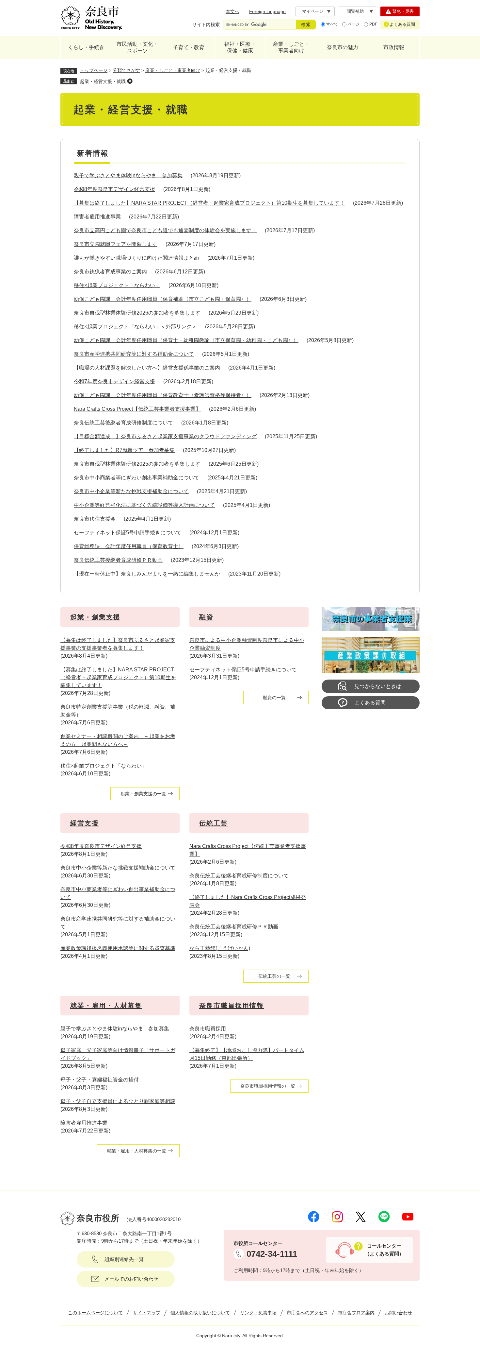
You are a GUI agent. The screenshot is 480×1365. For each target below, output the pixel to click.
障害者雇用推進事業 (97, 216)
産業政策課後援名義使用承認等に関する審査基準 (117, 948)
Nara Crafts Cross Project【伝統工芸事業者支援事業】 (137, 409)
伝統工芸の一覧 (274, 976)
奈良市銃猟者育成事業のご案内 (110, 271)
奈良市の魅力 (342, 47)
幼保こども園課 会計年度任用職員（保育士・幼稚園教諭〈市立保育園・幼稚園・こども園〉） (186, 340)
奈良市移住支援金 (95, 519)
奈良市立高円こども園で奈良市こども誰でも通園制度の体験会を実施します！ (165, 230)
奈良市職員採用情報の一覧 (267, 1086)
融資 (206, 617)
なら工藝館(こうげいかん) (219, 948)
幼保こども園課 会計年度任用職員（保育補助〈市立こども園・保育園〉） (162, 299)
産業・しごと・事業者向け (291, 47)
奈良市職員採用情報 (231, 1005)
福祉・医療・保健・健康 (240, 47)
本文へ (232, 11)
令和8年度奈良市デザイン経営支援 (114, 189)
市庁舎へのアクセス (307, 1312)
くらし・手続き (86, 47)
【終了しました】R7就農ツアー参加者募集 (124, 450)
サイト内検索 (206, 24)
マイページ (312, 11)
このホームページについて (95, 1312)
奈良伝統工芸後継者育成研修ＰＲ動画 (118, 560)
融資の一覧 (274, 697)
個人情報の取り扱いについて (200, 1312)
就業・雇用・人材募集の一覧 (136, 1150)
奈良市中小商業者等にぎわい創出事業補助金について (136, 477)
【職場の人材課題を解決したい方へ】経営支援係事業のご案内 (147, 368)
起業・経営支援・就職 (103, 81)
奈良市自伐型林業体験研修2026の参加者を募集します (137, 313)
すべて (332, 24)
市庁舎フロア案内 (356, 1312)
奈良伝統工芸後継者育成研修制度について (123, 422)
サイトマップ (146, 1312)
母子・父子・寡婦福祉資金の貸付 (99, 1079)
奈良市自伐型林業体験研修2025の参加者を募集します (137, 464)
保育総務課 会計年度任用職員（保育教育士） (129, 546)
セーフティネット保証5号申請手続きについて (127, 532)
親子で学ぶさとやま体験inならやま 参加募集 (128, 175)
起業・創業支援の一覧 (143, 793)
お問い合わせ (398, 1312)
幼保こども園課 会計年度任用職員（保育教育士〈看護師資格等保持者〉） (162, 395)
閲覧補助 (355, 11)
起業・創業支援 (95, 617)
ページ (354, 24)
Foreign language (267, 11)
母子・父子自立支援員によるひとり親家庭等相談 (117, 1101)
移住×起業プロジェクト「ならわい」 (117, 285)
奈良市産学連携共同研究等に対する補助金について (134, 354)
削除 (130, 81)
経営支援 (84, 823)
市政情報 (393, 47)
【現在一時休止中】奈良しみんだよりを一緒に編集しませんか (147, 574)
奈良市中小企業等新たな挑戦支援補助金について (131, 491)
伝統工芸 (213, 823)
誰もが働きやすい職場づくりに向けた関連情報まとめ (136, 258)
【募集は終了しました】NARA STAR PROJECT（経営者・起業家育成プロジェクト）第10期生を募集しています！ (209, 203)
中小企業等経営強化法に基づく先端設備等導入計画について (144, 505)
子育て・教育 (188, 47)
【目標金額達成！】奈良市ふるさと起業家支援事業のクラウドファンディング (165, 436)
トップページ (93, 70)
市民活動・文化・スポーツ (137, 47)
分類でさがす (126, 70)
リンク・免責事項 (258, 1312)
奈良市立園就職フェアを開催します (115, 244)
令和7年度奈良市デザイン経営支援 (114, 381)
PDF (373, 24)
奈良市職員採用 (207, 1028)
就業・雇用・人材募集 (106, 1005)
